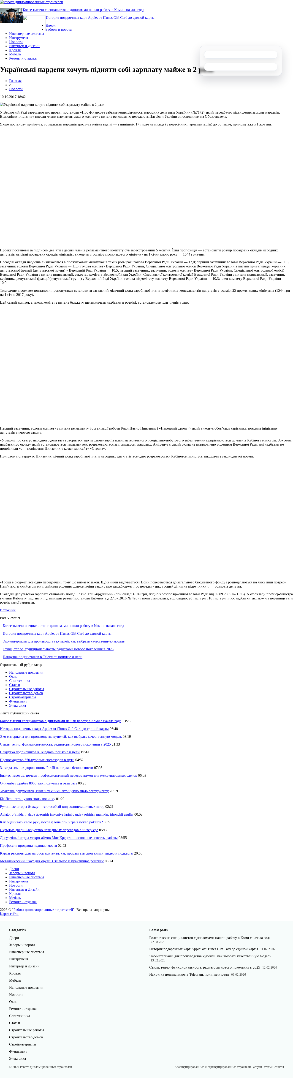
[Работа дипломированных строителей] (31, 2)
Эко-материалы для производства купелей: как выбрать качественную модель (64, 641)
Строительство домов (26, 693)
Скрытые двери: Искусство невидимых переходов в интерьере (49, 830)
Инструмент (18, 38)
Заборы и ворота (59, 29)
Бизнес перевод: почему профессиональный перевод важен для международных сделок (68, 775)
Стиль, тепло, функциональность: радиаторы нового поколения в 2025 (58, 649)
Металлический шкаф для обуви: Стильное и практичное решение (52, 861)
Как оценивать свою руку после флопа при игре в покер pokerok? (51, 822)
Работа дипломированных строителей (43, 910)
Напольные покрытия (26, 672)
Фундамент (18, 701)
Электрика (17, 705)
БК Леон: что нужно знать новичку (27, 799)
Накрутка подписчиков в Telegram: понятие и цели (42, 657)
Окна (13, 676)
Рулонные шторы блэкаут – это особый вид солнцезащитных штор (52, 806)
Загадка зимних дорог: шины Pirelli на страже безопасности (46, 768)
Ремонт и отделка (23, 58)
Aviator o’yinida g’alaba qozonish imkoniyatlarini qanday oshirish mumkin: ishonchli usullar (66, 814)
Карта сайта (9, 914)
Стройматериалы (22, 697)
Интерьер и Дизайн (24, 46)
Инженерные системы (26, 33)
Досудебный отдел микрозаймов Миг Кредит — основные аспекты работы (59, 838)
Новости (16, 42)
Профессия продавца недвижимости (28, 845)
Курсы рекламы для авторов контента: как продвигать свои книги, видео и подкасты (66, 853)
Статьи (14, 685)
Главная (15, 81)
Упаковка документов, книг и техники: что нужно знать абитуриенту (54, 791)
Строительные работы (26, 689)
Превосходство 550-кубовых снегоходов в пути (37, 760)
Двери (51, 25)
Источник (8, 610)
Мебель (15, 54)
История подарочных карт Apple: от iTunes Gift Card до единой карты (100, 17)
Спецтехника (19, 681)
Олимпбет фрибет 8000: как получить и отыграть (38, 783)
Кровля (15, 50)
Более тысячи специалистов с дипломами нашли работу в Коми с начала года (83, 10)
